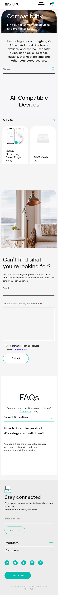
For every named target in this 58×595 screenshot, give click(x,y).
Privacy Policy (21, 349)
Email (6, 288)
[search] (29, 70)
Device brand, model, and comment (22, 303)
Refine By (8, 120)
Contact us (25, 411)
